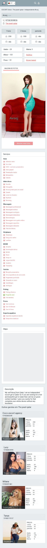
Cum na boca (10, 304)
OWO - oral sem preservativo (15, 167)
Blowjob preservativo (12, 272)
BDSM (8, 252)
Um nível (8, 164)
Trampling (9, 266)
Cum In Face (9, 309)
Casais (8, 192)
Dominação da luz (11, 249)
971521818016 (11, 20)
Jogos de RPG (10, 260)
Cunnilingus (9, 283)
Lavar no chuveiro (11, 195)
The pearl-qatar (18, 10)
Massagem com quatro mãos (15, 220)
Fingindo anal (10, 295)
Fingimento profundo (12, 277)
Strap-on (8, 257)
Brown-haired (31, 60)
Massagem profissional (13, 207)
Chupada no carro (11, 280)
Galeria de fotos (11, 68)
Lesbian (8, 240)
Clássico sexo (10, 161)
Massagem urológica (12, 212)
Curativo (8, 263)
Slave (7, 255)
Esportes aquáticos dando (14, 316)
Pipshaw (8, 198)
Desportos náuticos (12, 318)
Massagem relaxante (12, 226)
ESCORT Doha (6, 10)
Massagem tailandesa (13, 215)
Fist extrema (9, 297)
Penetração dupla (11, 172)
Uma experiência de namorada (15, 275)
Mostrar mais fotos (23, 143)
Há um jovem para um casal (14, 189)
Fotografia (9, 187)
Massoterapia (10, 217)
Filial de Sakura (10, 228)
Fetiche (8, 178)
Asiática (29, 55)
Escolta (8, 184)
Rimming (8, 200)
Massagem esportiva (12, 223)
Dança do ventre (11, 237)
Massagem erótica (12, 209)
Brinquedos (9, 175)
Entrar (39, 3)
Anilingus (9, 285)
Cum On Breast (10, 307)
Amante (8, 247)
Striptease (9, 235)
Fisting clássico (11, 292)
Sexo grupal (9, 169)
